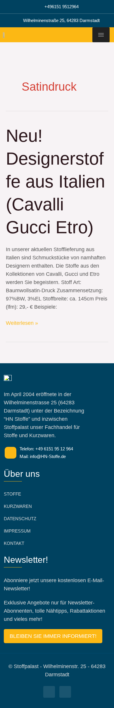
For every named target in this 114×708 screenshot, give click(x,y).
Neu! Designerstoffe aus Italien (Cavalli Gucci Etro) (55, 181)
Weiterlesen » (22, 322)
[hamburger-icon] (101, 34)
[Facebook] (49, 692)
